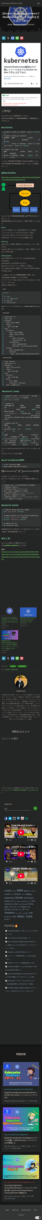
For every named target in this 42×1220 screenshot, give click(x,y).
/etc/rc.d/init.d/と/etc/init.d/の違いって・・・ (20, 938)
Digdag (28, 894)
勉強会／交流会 (25, 916)
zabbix (14, 916)
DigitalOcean (9, 898)
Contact (21, 1215)
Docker (13, 666)
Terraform (9, 912)
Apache (14, 891)
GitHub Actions (24, 901)
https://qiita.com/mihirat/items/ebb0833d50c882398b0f (20, 554)
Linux (15, 904)
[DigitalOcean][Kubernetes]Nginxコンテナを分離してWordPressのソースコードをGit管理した (20, 1140)
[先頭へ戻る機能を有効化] (38, 1216)
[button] (38, 1217)
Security (7, 909)
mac (20, 904)
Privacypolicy (26, 1210)
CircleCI (17, 894)
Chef (12, 894)
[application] (21, 832)
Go (30, 901)
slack (20, 909)
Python (15, 907)
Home (7, 1210)
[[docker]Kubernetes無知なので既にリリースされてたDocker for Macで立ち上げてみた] (9, 612)
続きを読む (33, 1101)
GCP (12, 901)
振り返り (7, 919)
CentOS (7, 894)
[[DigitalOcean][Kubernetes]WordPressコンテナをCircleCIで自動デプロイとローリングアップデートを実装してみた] (9, 635)
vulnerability (25, 913)
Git (15, 901)
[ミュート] (32, 840)
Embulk (7, 901)
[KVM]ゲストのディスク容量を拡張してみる (20, 963)
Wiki (35, 1210)
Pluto (33, 1182)
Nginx (6, 907)
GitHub (18, 901)
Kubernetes (22, 666)
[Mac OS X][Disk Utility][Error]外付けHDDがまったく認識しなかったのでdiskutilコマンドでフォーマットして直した (21, 945)
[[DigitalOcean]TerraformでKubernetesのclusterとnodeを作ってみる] (28, 612)
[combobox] (17, 809)
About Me (15, 1210)
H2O (33, 901)
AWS (20, 890)
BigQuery (27, 891)
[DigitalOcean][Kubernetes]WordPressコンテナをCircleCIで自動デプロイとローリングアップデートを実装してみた (9, 644)
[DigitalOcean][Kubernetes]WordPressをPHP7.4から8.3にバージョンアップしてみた (21, 1095)
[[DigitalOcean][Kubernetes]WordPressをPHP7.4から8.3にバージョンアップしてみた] (21, 1074)
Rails (19, 907)
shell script (14, 909)
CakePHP (33, 891)
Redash (23, 907)
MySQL (31, 904)
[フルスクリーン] (35, 840)
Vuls (31, 913)
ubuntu (20, 913)
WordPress (7, 916)
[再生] (7, 840)
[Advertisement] (21, 583)
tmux (16, 913)
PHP (10, 907)
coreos (23, 894)
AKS (5, 1182)
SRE (23, 909)
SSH (27, 909)
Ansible (7, 891)
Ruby (28, 907)
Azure (9, 1182)
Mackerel (24, 904)
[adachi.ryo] (21, 681)
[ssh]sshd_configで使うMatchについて (19, 952)
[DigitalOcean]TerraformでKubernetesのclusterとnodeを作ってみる (28, 620)
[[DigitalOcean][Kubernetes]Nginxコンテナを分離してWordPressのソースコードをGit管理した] (21, 1119)
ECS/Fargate (28, 898)
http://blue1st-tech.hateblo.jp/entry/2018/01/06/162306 (20, 552)
